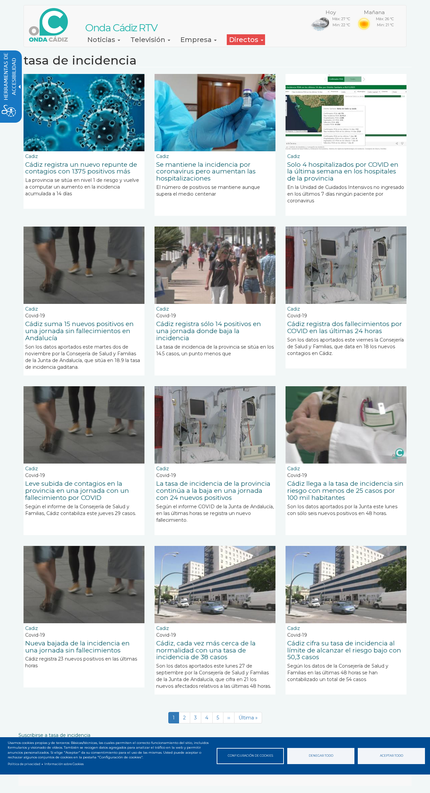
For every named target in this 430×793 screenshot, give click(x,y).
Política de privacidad (24, 764)
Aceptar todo (391, 755)
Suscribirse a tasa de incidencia (54, 735)
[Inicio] (51, 25)
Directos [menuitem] (244, 40)
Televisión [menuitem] (148, 40)
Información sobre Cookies (64, 764)
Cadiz (31, 156)
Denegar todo (321, 755)
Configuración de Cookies (250, 755)
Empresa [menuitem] (196, 40)
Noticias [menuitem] (102, 40)
